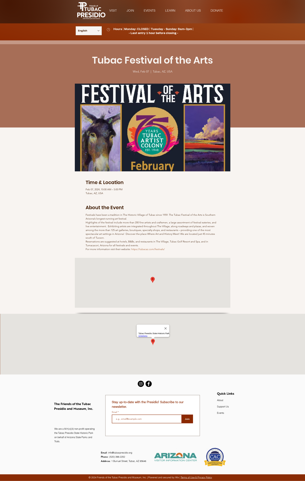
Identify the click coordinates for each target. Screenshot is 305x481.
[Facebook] (149, 384)
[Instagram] (141, 384)
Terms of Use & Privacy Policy (196, 477)
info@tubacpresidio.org (120, 452)
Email (115, 412)
